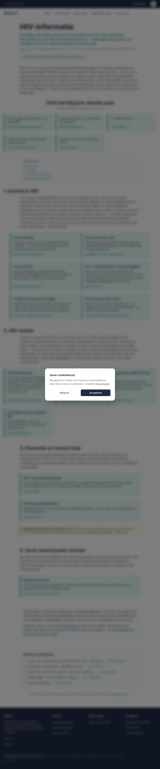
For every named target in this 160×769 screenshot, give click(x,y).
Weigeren (64, 392)
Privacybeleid (102, 383)
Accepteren (96, 392)
